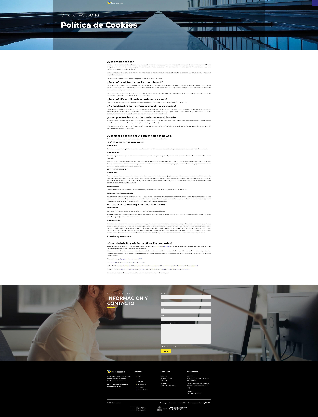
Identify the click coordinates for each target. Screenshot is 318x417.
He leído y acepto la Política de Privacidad (175, 347)
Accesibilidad (182, 402)
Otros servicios (142, 384)
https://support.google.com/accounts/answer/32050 (127, 259)
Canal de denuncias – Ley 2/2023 (199, 402)
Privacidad (172, 402)
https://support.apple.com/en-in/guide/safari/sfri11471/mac (128, 262)
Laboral (140, 379)
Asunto (162, 315)
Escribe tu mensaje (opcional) (169, 323)
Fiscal (139, 376)
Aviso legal (163, 402)
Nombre (163, 293)
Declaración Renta (143, 390)
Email (162, 301)
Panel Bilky (141, 387)
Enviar (166, 351)
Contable (140, 381)
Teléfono (163, 308)
